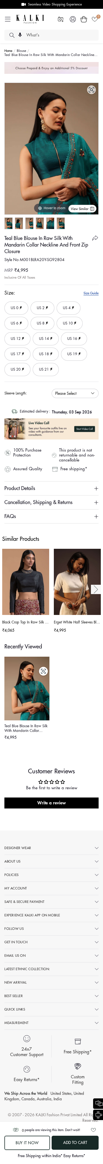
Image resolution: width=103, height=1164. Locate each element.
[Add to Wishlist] (93, 1129)
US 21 (42, 367)
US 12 (13, 336)
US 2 (39, 305)
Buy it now (27, 1143)
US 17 (13, 352)
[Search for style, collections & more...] (12, 35)
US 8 (39, 321)
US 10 (66, 321)
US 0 (13, 305)
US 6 (13, 321)
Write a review (51, 803)
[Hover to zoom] (51, 148)
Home (8, 50)
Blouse (21, 50)
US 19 (70, 352)
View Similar (79, 209)
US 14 (42, 336)
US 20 (13, 367)
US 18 (42, 352)
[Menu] (7, 19)
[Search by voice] (20, 35)
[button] (84, 19)
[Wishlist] (95, 19)
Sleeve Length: (15, 393)
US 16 (70, 336)
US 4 (66, 305)
